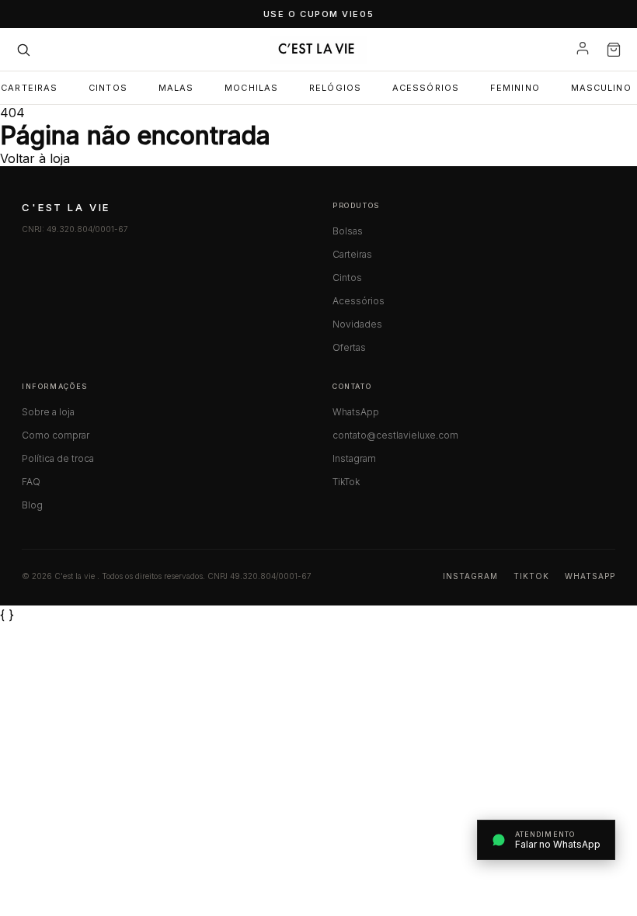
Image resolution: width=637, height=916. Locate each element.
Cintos (108, 87)
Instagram (354, 458)
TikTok (346, 481)
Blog (32, 505)
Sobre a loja (48, 412)
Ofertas (349, 347)
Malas (176, 87)
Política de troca (58, 458)
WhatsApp (355, 412)
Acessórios (425, 87)
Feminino (515, 87)
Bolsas (347, 231)
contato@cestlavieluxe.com (395, 435)
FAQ (31, 481)
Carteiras (352, 254)
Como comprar (55, 435)
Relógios (335, 87)
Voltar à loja (35, 158)
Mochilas (251, 87)
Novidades (357, 324)
